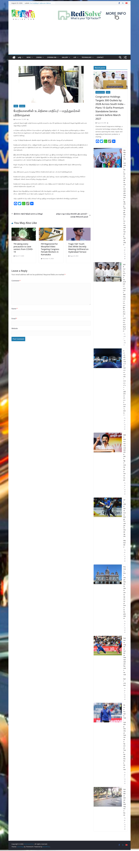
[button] (22, 57)
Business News (100, 92)
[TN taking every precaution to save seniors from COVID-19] (23, 229)
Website (14, 328)
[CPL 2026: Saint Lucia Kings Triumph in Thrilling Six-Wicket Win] (108, 530)
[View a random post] (125, 57)
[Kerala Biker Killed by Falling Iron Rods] (108, 809)
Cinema (39, 57)
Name (14, 309)
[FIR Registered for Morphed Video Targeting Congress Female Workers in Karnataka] (51, 229)
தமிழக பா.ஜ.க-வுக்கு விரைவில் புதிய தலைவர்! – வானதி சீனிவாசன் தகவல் (72, 215)
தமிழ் (19, 57)
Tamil (15, 106)
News (29, 57)
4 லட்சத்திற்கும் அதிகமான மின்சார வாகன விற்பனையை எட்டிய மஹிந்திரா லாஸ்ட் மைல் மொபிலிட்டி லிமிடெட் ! (124, 383)
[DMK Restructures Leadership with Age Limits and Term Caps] (108, 464)
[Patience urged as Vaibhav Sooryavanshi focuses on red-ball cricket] (108, 669)
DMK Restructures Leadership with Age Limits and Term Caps (124, 457)
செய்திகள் (22, 106)
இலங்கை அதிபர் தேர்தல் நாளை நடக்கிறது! (28, 214)
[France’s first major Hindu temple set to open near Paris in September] (108, 600)
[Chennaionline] (13, 57)
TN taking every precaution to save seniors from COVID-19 (23, 248)
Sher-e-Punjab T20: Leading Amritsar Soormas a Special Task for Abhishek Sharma (124, 737)
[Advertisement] (69, 39)
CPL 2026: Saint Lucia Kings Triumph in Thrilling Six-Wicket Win (124, 523)
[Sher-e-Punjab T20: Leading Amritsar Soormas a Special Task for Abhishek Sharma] (108, 744)
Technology (86, 57)
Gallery (65, 57)
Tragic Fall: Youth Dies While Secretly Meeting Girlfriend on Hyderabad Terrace (78, 248)
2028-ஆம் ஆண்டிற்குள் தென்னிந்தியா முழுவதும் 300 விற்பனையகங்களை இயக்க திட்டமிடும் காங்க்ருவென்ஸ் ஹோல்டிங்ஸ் (124, 298)
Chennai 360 (51, 57)
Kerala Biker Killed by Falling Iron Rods (124, 802)
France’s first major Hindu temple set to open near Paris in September (124, 592)
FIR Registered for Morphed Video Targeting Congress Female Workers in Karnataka (50, 249)
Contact (100, 57)
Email (14, 318)
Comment (15, 281)
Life (74, 57)
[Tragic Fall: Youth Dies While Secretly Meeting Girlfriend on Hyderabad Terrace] (78, 229)
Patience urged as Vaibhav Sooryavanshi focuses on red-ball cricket (124, 661)
